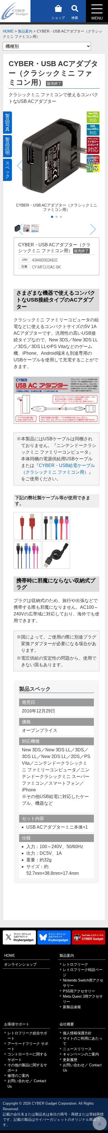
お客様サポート (16, 1024)
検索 (74, 18)
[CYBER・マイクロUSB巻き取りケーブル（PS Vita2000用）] (56, 555)
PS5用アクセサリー (79, 991)
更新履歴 (70, 1060)
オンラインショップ (20, 964)
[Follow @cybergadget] (19, 937)
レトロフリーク (75, 964)
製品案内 (25, 31)
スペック (7, 170)
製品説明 (7, 146)
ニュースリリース (77, 1049)
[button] (52, 217)
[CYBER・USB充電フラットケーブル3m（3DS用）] (56, 526)
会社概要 (67, 1024)
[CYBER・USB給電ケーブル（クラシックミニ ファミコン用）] (27, 526)
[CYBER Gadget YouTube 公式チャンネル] (88, 937)
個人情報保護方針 (77, 1033)
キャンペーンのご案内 (81, 1054)
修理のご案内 (18, 1076)
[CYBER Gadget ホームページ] (15, 10)
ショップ (58, 18)
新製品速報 (72, 1007)
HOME (8, 31)
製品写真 (7, 122)
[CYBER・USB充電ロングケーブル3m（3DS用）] (27, 555)
